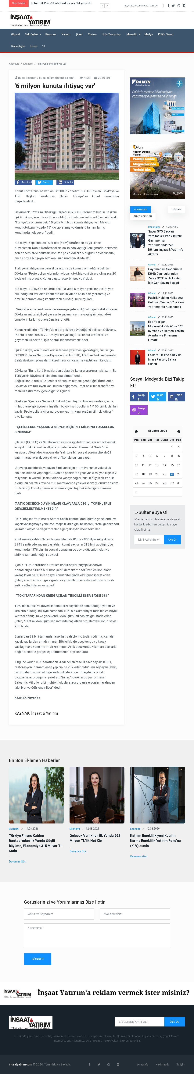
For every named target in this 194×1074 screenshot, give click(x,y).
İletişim (181, 1065)
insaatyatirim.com (21, 1064)
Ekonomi (50, 34)
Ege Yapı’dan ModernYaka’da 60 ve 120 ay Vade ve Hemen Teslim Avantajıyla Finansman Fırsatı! (166, 331)
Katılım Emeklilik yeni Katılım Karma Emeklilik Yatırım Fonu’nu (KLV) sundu (155, 840)
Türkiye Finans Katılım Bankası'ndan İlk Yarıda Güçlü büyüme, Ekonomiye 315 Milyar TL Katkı (35, 843)
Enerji (33, 46)
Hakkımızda (162, 1065)
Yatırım (66, 34)
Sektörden (31, 34)
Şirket (79, 34)
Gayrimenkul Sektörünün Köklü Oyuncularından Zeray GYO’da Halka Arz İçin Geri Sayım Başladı (165, 276)
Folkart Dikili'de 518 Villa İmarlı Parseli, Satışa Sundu (164, 359)
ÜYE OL (174, 1022)
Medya (148, 34)
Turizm (92, 34)
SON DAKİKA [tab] (140, 209)
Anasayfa (14, 64)
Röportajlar (18, 46)
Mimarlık (131, 34)
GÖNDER (38, 959)
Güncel (15, 34)
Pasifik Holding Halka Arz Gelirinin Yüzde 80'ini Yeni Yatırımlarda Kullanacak (166, 302)
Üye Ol (172, 540)
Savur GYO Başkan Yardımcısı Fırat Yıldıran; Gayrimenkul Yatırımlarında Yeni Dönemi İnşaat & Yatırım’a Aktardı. (165, 243)
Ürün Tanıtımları (111, 34)
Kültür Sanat (165, 34)
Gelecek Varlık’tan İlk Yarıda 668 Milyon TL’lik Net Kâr (95, 838)
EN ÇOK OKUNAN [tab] (143, 216)
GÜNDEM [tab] (176, 209)
